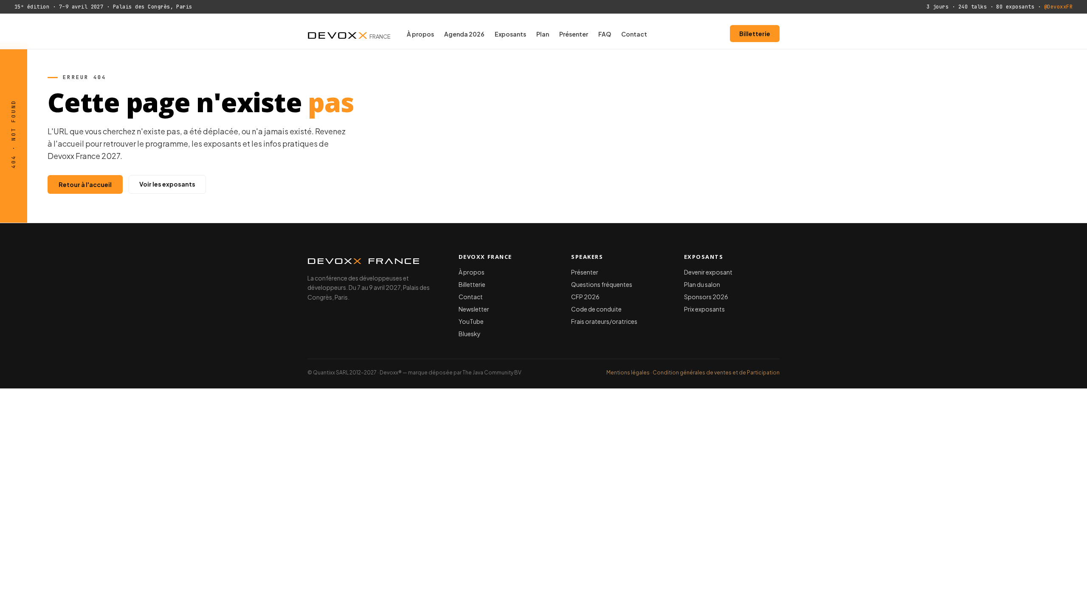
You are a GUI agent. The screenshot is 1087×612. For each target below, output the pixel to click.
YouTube (471, 321)
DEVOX (349, 33)
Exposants (510, 34)
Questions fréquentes (601, 284)
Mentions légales (628, 372)
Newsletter (474, 309)
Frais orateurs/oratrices (604, 321)
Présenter (573, 34)
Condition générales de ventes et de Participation (716, 372)
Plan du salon (702, 284)
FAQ (604, 34)
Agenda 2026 (464, 34)
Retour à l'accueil (85, 184)
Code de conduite (596, 309)
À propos (420, 34)
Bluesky (470, 333)
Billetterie (754, 33)
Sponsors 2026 (706, 296)
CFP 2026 (585, 296)
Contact (634, 34)
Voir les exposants (167, 184)
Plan (542, 34)
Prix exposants (704, 309)
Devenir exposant (708, 272)
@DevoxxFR (1058, 6)
